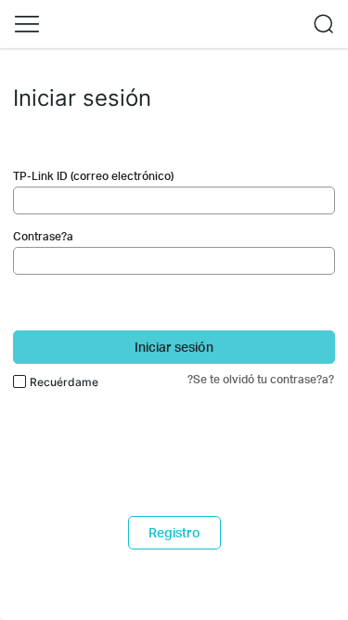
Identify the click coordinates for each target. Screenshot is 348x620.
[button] (27, 24)
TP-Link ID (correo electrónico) (93, 176)
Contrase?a (43, 236)
